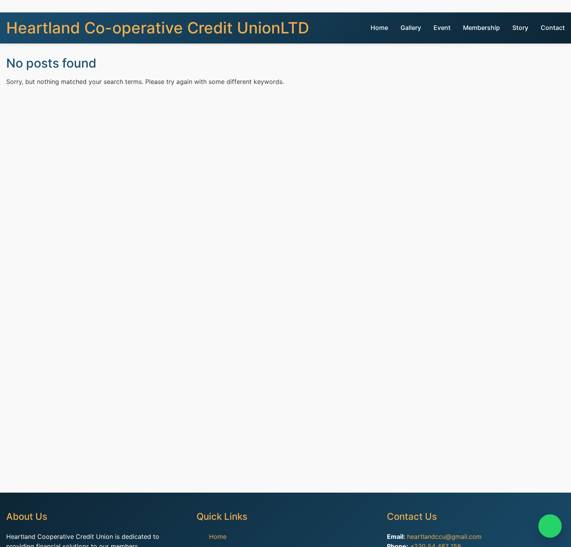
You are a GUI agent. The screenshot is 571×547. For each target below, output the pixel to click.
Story (520, 27)
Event (442, 27)
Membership (481, 27)
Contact (553, 27)
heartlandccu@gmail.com (444, 536)
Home (379, 27)
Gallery (410, 27)
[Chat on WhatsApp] (550, 526)
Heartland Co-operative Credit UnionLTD (157, 27)
